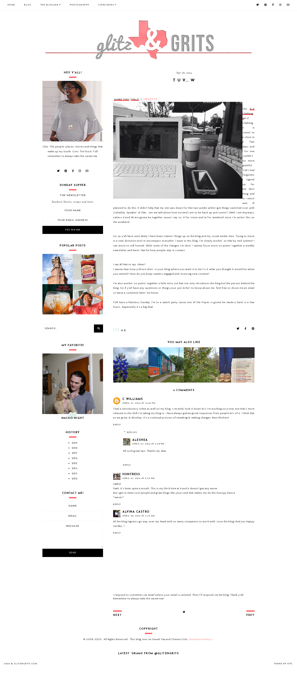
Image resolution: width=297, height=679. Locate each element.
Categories (106, 5)
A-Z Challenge (248, 113)
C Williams (132, 399)
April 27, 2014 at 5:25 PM (138, 478)
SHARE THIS (121, 99)
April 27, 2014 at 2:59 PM (148, 444)
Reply (117, 425)
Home (11, 5)
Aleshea (140, 440)
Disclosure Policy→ (201, 639)
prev (250, 615)
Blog (27, 5)
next (117, 615)
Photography (79, 5)
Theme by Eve (283, 664)
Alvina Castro (136, 511)
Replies (132, 432)
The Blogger (49, 5)
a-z (123, 331)
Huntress (131, 474)
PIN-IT (135, 99)
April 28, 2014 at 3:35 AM (138, 516)
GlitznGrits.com (25, 664)
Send (73, 553)
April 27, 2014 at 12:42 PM (138, 403)
